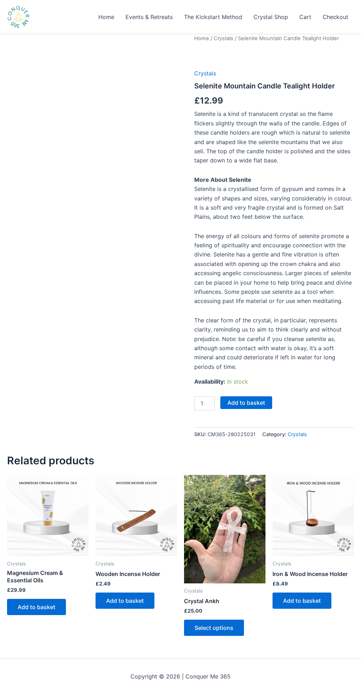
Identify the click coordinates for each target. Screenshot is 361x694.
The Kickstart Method (213, 16)
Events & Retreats (149, 16)
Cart (305, 16)
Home (106, 16)
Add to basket (246, 402)
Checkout (335, 16)
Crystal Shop (270, 16)
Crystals (223, 38)
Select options (214, 627)
